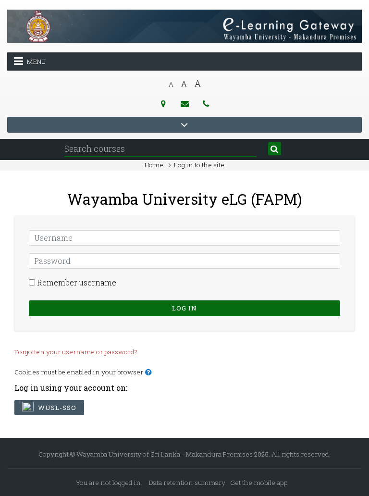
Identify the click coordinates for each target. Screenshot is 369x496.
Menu (36, 61)
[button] (150, 372)
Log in (184, 308)
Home (154, 165)
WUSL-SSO (56, 407)
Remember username (76, 282)
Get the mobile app (259, 482)
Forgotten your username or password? (75, 351)
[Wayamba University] (184, 25)
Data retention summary (187, 482)
